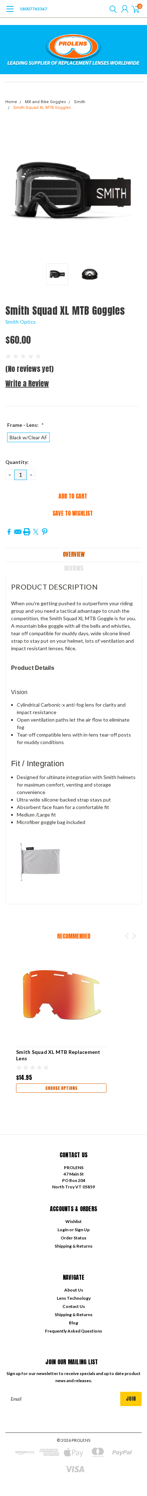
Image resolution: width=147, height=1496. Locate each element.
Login (63, 1229)
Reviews (73, 568)
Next (134, 191)
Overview (74, 554)
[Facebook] (8, 531)
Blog (73, 1322)
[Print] (26, 531)
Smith (79, 102)
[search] (111, 9)
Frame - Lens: (25, 425)
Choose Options (61, 1088)
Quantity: (17, 462)
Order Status (73, 1237)
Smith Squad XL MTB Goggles (42, 107)
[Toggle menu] (10, 12)
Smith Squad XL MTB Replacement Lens (58, 1055)
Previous (12, 191)
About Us (73, 1290)
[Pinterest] (44, 531)
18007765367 (33, 8)
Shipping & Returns (73, 1246)
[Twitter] (35, 531)
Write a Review (27, 383)
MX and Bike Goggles (45, 102)
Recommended (73, 936)
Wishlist (73, 1221)
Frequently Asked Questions (73, 1331)
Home (11, 102)
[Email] (17, 531)
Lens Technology (74, 1298)
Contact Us (73, 1306)
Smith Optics (20, 322)
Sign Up (82, 1229)
